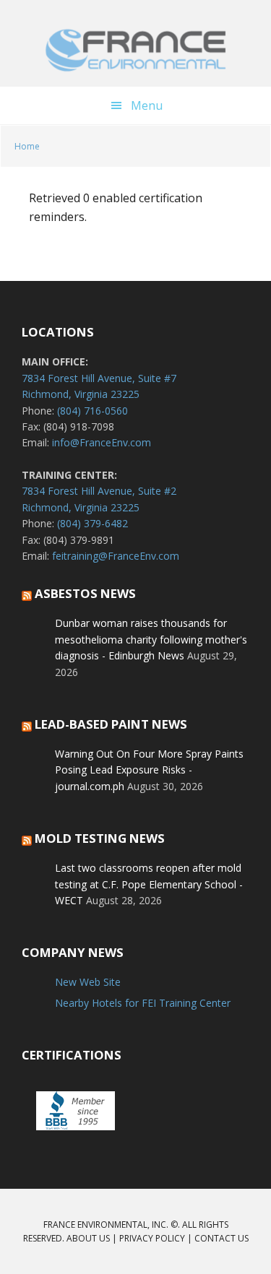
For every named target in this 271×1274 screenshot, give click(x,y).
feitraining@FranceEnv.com (115, 556)
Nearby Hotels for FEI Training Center (143, 1003)
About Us (88, 1238)
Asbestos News (85, 593)
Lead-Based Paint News (111, 724)
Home (27, 146)
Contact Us (221, 1238)
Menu (147, 105)
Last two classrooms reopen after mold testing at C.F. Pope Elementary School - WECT (149, 884)
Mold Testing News (100, 838)
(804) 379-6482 (92, 523)
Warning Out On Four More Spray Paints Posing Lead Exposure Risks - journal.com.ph (149, 770)
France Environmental (136, 50)
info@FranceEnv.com (101, 442)
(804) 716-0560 (92, 410)
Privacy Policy (152, 1238)
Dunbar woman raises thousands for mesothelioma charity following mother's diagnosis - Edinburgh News (151, 639)
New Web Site (88, 982)
